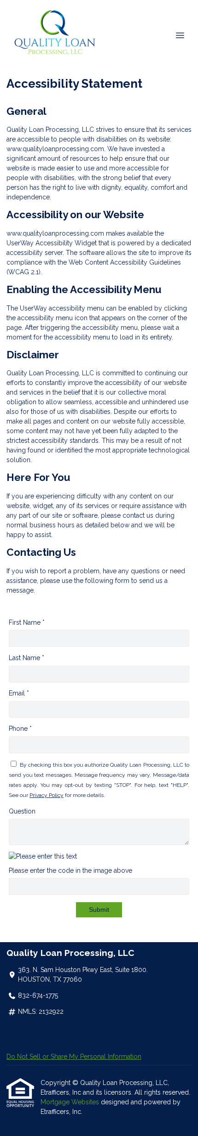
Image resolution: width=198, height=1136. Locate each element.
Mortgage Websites (71, 1102)
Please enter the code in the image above (70, 870)
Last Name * (26, 657)
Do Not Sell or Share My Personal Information (73, 1056)
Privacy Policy (46, 795)
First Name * (27, 622)
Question (22, 811)
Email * (19, 693)
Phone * (20, 728)
